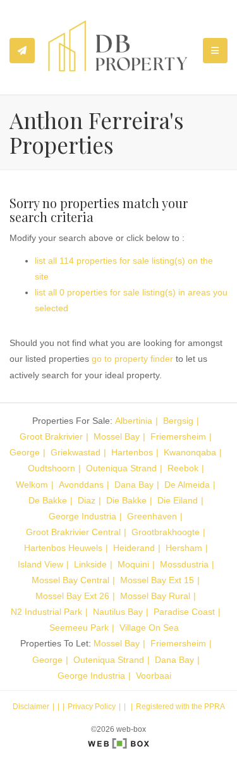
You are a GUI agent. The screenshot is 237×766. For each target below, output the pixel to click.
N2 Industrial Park (46, 612)
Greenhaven (152, 516)
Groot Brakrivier (51, 436)
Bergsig (178, 421)
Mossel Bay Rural (155, 596)
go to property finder (132, 359)
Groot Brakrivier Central (73, 532)
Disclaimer (31, 706)
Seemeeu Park (79, 627)
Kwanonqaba (190, 452)
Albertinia (133, 421)
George (24, 452)
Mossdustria (184, 564)
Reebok (182, 468)
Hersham (184, 548)
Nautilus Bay (118, 612)
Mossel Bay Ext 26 (72, 596)
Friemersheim (178, 436)
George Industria (82, 516)
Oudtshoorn (51, 468)
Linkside (90, 564)
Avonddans (81, 484)
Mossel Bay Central (70, 580)
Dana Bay (134, 484)
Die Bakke (126, 500)
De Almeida (187, 484)
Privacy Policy (92, 706)
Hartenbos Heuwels (63, 548)
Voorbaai (153, 675)
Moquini (133, 564)
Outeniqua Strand (121, 468)
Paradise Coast (184, 612)
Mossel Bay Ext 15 (157, 580)
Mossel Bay (117, 436)
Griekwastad (75, 452)
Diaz (86, 500)
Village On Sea (149, 627)
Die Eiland (177, 500)
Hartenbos (132, 452)
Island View (40, 564)
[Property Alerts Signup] (22, 50)
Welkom (32, 484)
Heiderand (134, 548)
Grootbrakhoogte (165, 532)
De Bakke (47, 500)
